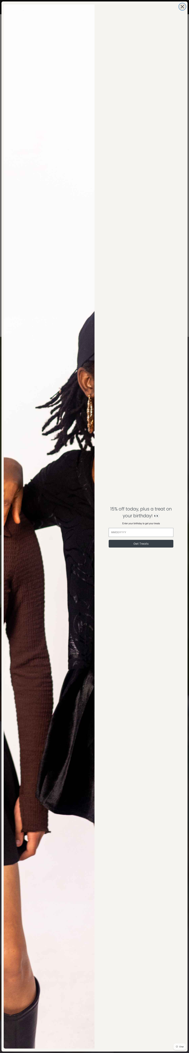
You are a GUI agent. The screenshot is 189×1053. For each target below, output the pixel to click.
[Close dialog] (182, 6)
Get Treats (141, 544)
